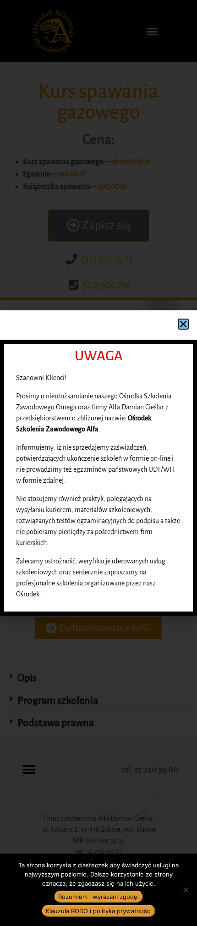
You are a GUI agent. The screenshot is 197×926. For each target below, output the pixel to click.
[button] (183, 324)
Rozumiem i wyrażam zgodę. (98, 896)
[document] (98, 463)
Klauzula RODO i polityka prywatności (99, 911)
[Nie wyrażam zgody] (185, 889)
